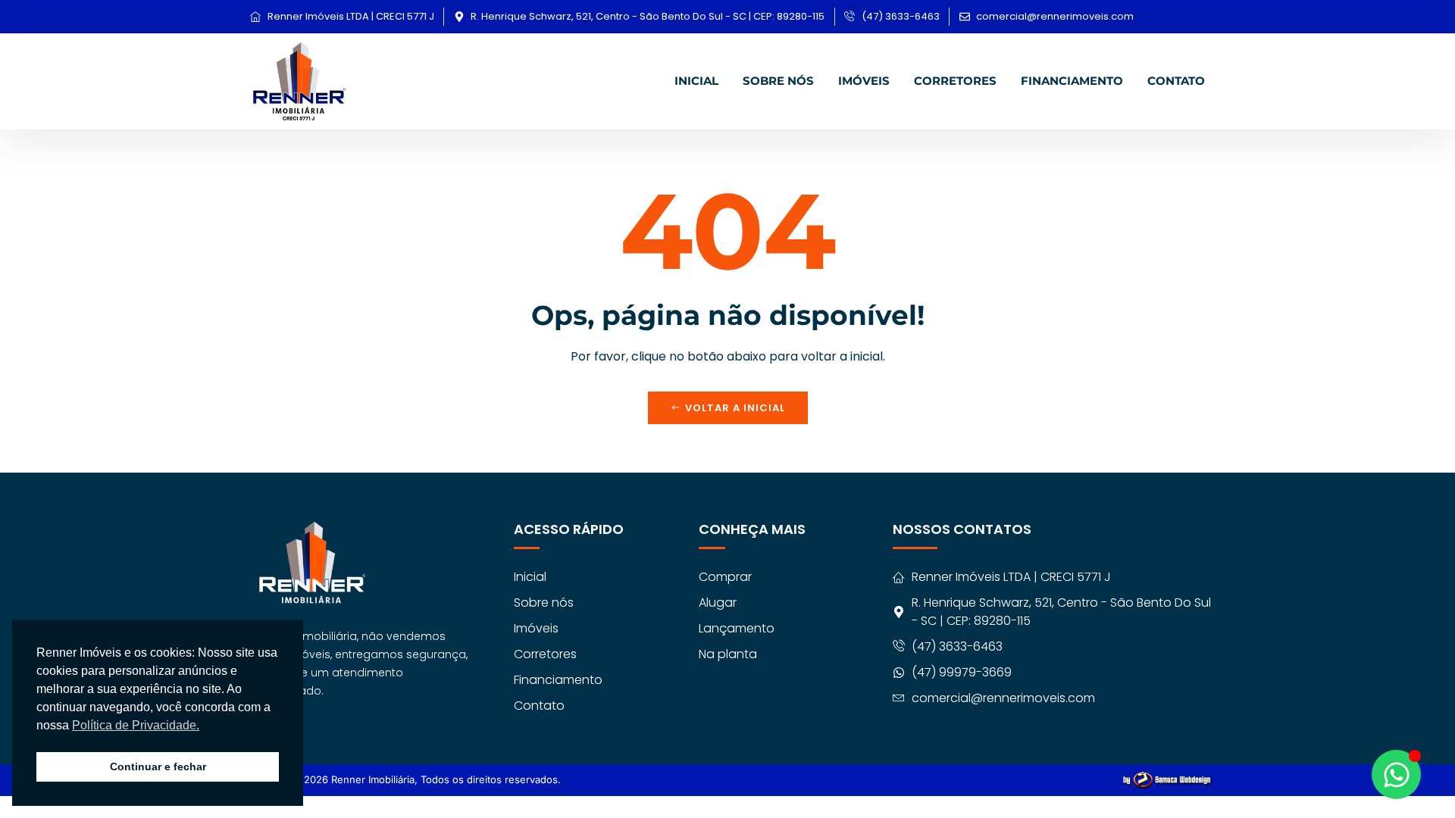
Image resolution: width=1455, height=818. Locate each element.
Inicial (696, 80)
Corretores (955, 80)
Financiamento (1072, 80)
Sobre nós (778, 80)
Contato (1176, 80)
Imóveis (864, 80)
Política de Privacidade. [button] (135, 725)
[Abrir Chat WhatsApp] (1396, 774)
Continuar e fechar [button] (158, 766)
